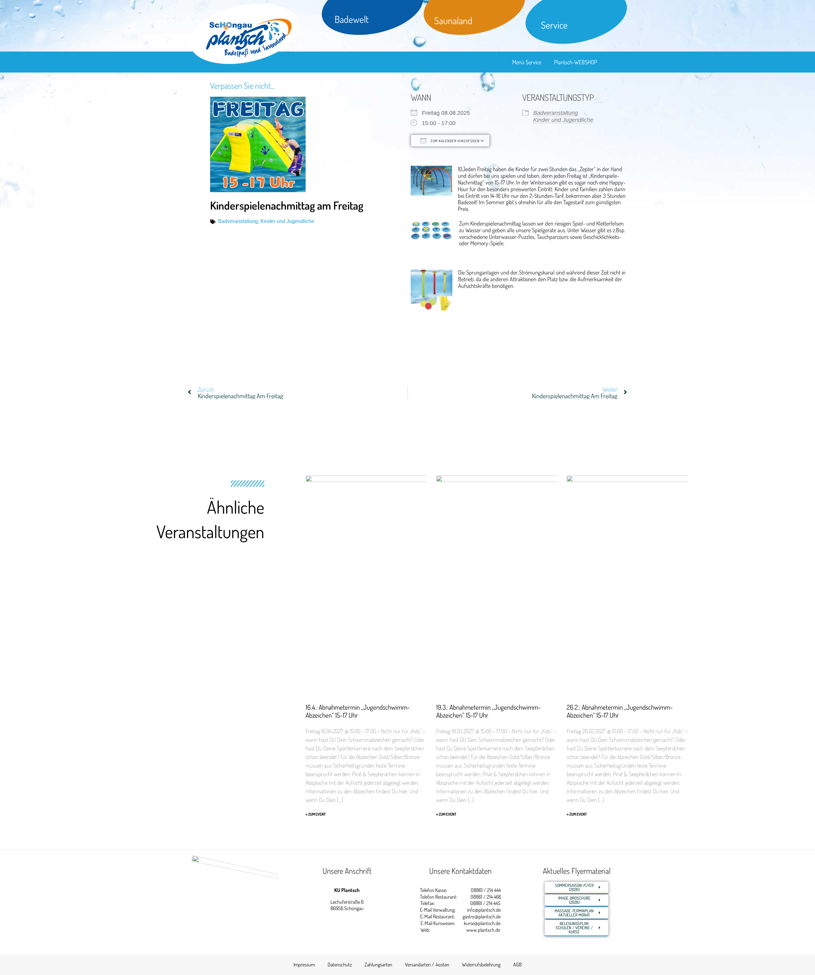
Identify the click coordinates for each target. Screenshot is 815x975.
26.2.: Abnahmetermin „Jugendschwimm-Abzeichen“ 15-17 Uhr (620, 711)
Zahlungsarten (378, 964)
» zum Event (316, 814)
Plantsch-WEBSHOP (575, 62)
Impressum (304, 964)
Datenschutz (340, 964)
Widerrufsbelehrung (481, 964)
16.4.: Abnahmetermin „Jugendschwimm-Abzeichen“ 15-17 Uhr (358, 711)
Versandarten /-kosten (427, 964)
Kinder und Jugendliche (287, 221)
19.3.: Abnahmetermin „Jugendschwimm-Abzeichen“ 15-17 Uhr (488, 711)
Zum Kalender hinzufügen (454, 141)
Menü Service (526, 62)
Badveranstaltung (238, 221)
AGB (517, 964)
